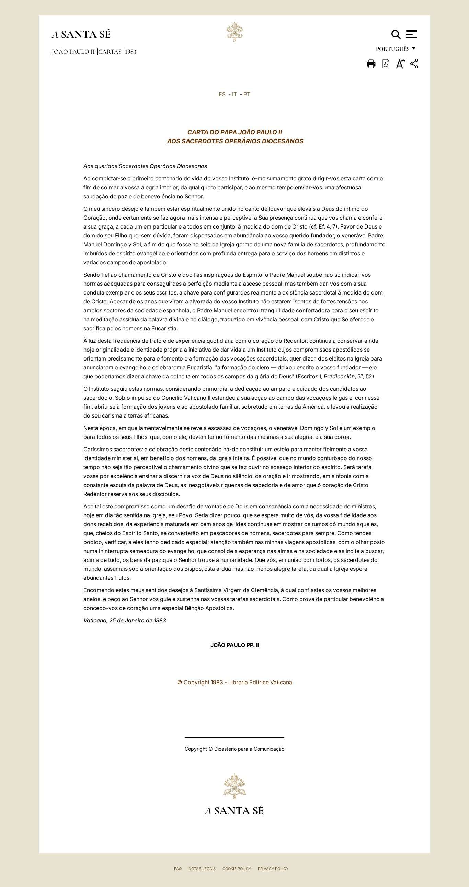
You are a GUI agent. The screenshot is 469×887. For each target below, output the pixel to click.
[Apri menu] (410, 34)
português (392, 50)
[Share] (415, 65)
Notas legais (202, 868)
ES (222, 94)
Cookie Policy (236, 868)
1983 (130, 51)
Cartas (110, 51)
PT (246, 94)
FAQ (178, 868)
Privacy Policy (273, 868)
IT (234, 94)
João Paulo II (74, 51)
